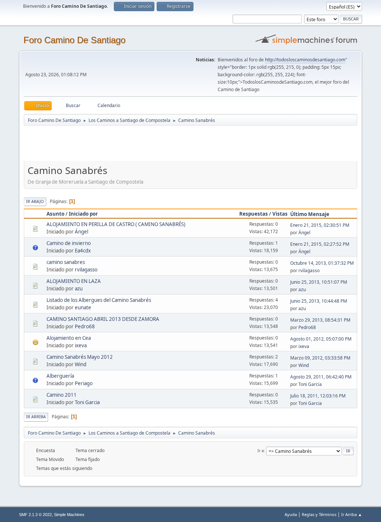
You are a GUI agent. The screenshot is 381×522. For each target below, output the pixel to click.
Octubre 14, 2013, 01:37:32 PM (322, 263)
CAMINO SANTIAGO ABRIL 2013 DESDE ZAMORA (103, 319)
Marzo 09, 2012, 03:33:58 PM (320, 358)
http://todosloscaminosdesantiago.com (305, 60)
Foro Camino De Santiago (74, 40)
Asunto (55, 213)
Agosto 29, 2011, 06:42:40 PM (321, 377)
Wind (80, 364)
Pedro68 (85, 326)
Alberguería (60, 376)
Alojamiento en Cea (69, 338)
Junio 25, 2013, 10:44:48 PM (318, 301)
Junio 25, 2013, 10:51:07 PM (318, 282)
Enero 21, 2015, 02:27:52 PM (319, 244)
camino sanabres (66, 262)
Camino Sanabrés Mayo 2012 (80, 357)
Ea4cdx (83, 250)
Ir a (260, 450)
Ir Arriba (36, 416)
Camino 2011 (62, 395)
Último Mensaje (309, 214)
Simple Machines (69, 514)
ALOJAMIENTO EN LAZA (74, 281)
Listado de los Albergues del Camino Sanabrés (99, 300)
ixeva (81, 345)
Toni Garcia (310, 384)
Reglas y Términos (319, 514)
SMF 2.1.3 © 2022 (35, 514)
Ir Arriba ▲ (351, 514)
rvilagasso (86, 269)
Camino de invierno (69, 243)
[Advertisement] (154, 143)
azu (79, 288)
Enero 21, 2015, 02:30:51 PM (319, 225)
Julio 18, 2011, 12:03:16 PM (318, 396)
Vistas (280, 213)
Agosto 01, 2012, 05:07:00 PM (321, 339)
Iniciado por (83, 213)
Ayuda (291, 514)
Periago (84, 383)
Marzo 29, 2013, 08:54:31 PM (320, 320)
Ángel (81, 231)
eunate (83, 307)
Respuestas (253, 213)
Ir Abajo (35, 201)
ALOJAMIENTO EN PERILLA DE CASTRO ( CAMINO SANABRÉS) (116, 224)
